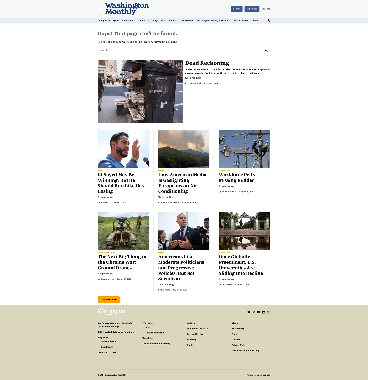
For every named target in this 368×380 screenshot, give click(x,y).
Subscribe (252, 8)
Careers (265, 8)
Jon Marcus (227, 284)
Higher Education (225, 170)
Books (190, 345)
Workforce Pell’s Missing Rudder (237, 177)
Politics (143, 20)
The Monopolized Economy (156, 343)
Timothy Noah (194, 83)
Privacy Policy (239, 345)
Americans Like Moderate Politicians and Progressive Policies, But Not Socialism (181, 268)
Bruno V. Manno (229, 191)
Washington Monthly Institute (212, 20)
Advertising (238, 328)
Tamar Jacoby (107, 279)
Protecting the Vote (197, 328)
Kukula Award (241, 20)
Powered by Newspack (258, 374)
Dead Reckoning (207, 63)
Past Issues (107, 347)
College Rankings (107, 20)
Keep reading (193, 77)
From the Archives (108, 352)
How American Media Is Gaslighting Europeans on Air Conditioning (182, 183)
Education (127, 20)
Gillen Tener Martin (170, 202)
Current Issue (108, 341)
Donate (236, 8)
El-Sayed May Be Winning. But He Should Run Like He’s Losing (121, 183)
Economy (192, 339)
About (256, 20)
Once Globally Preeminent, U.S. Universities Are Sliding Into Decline (241, 265)
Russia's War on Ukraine (106, 252)
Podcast (173, 20)
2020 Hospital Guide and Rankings (116, 332)
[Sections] (100, 8)
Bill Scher (105, 202)
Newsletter (187, 20)
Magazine (158, 20)
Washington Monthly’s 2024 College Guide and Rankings (116, 325)
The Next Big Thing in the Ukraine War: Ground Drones (122, 262)
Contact (235, 334)
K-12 (147, 327)
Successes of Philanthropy (245, 350)
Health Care (148, 338)
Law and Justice (195, 334)
